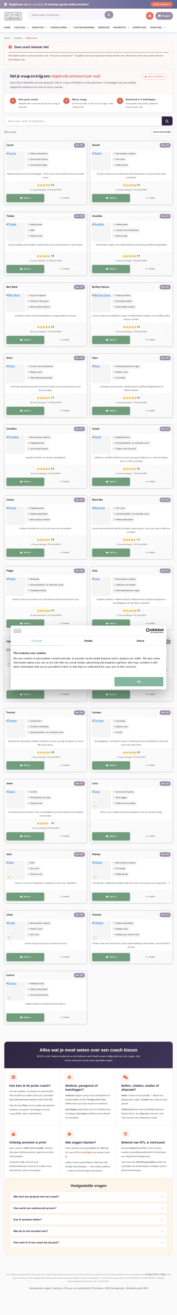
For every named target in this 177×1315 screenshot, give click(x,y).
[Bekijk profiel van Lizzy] (101, 586)
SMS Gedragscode (114, 1288)
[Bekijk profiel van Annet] (101, 444)
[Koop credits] (149, 16)
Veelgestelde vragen (40, 1288)
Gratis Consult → (161, 4)
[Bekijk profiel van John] (15, 870)
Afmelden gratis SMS (137, 1288)
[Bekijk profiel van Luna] (101, 799)
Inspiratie (119, 27)
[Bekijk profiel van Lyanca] (15, 990)
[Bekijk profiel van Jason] (15, 799)
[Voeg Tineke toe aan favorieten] (21, 238)
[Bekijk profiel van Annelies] (101, 231)
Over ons (156, 27)
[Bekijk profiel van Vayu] (101, 373)
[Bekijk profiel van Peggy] (15, 586)
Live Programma (84, 27)
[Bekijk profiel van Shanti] (101, 160)
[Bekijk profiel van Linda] (15, 930)
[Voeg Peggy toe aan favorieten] (21, 592)
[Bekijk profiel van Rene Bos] (101, 515)
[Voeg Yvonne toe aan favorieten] (21, 734)
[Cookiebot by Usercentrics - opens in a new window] (148, 630)
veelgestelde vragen (155, 1274)
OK (139, 681)
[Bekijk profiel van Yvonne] (15, 728)
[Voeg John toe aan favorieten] (21, 876)
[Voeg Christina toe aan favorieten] (21, 450)
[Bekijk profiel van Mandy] (101, 870)
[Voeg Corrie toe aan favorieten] (21, 167)
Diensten (38, 27)
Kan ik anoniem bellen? (27, 1219)
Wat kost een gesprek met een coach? (36, 1196)
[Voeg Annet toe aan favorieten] (107, 450)
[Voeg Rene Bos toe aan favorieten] (107, 521)
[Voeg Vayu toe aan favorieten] (107, 380)
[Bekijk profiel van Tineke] (15, 231)
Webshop (104, 27)
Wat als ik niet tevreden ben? (30, 1231)
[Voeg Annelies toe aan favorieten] (107, 238)
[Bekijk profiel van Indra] (15, 373)
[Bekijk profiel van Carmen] (101, 728)
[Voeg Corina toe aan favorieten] (21, 521)
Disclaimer (98, 1288)
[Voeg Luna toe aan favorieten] (107, 805)
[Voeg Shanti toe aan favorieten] (107, 167)
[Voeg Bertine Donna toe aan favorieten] (107, 309)
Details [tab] (88, 640)
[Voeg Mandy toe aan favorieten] (107, 876)
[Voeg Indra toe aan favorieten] (21, 380)
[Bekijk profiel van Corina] (15, 515)
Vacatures (58, 1288)
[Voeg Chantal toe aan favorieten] (107, 936)
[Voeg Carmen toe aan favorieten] (107, 734)
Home (7, 27)
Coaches (19, 27)
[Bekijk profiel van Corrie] (15, 160)
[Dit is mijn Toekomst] (13, 16)
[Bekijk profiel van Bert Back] (15, 302)
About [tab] (140, 640)
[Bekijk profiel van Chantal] (101, 930)
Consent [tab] (36, 640)
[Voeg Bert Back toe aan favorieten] (21, 309)
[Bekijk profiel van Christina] (15, 444)
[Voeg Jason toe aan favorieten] (21, 805)
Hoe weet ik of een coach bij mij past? (36, 1242)
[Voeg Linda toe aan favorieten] (21, 936)
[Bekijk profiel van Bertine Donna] (101, 302)
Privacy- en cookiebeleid (77, 1288)
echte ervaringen (83, 1152)
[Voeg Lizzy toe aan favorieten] (107, 592)
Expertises (140, 27)
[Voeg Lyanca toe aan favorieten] (21, 997)
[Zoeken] (109, 15)
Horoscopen (58, 27)
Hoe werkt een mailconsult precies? (35, 1208)
